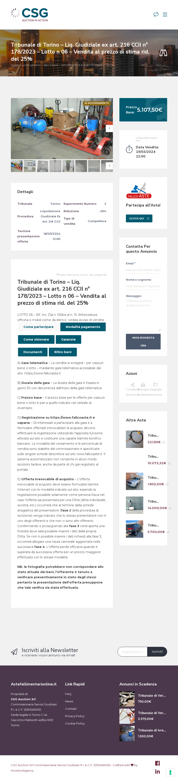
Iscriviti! (157, 652)
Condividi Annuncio (132, 392)
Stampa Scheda (143, 392)
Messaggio (134, 296)
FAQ (68, 694)
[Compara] (155, 14)
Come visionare (36, 339)
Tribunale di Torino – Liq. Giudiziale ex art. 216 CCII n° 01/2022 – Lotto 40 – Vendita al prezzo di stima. (154, 477)
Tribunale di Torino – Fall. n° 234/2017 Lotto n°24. (154, 435)
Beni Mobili (51, 65)
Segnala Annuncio (155, 392)
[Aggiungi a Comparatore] (163, 442)
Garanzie (68, 339)
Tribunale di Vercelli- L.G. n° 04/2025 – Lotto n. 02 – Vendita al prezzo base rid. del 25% (152, 713)
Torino (110, 65)
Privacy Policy (74, 716)
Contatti (71, 708)
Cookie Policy (75, 723)
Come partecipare (38, 327)
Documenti (32, 352)
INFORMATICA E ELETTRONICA (81, 65)
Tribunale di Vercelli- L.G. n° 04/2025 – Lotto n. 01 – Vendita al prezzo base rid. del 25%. (152, 696)
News (69, 701)
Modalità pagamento (83, 327)
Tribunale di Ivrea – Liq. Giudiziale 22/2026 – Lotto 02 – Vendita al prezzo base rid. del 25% (152, 730)
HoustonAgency (22, 770)
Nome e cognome (138, 279)
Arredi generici (31, 65)
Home (14, 65)
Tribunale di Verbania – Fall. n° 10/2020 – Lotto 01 (154, 456)
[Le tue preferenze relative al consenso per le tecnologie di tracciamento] (170, 772)
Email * (130, 263)
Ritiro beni (62, 352)
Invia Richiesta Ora (143, 341)
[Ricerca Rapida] (163, 53)
